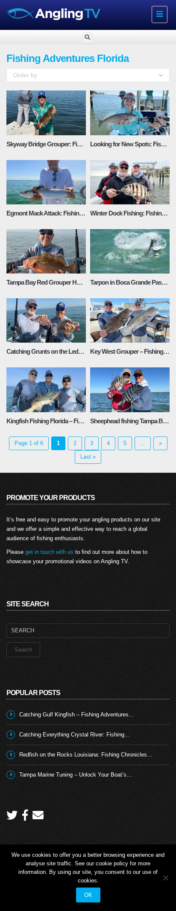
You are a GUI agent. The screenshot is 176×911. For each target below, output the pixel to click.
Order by (25, 75)
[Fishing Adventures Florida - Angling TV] (75, 13)
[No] (165, 877)
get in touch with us (49, 552)
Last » (88, 457)
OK (88, 895)
